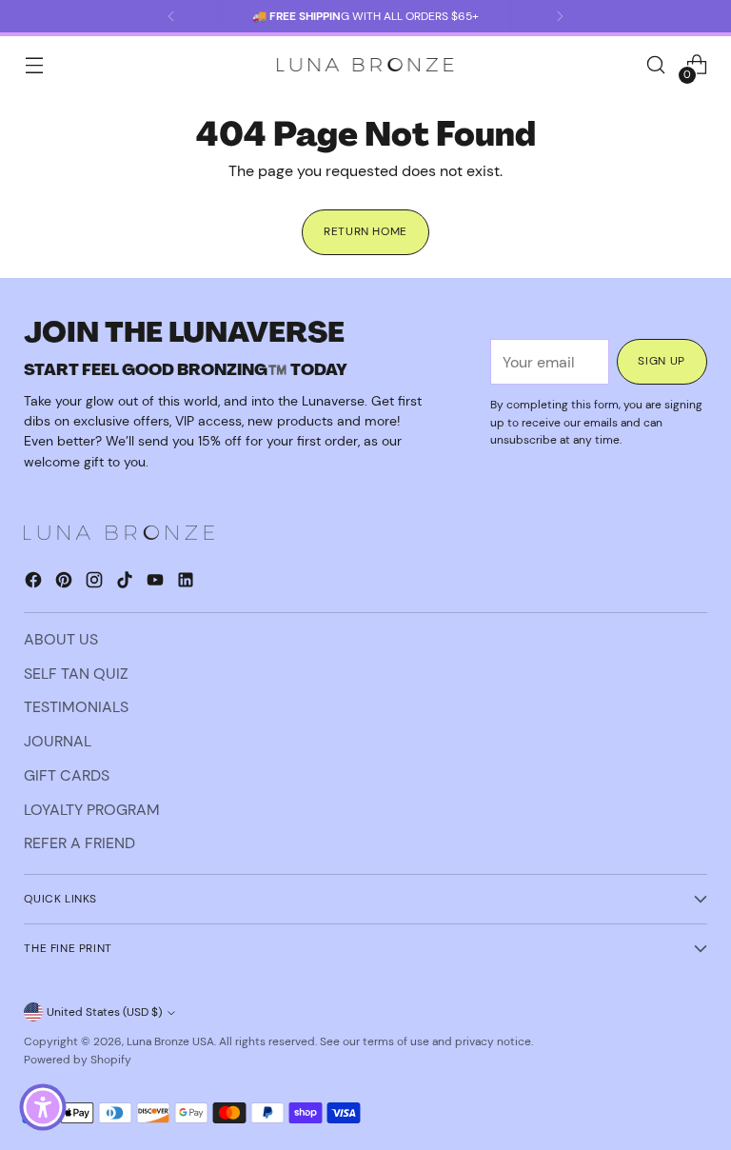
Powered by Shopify (77, 1059)
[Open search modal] (656, 65)
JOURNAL (57, 741)
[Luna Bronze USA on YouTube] (157, 583)
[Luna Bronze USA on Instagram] (96, 583)
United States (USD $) (104, 1012)
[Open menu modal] (33, 65)
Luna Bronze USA (170, 1041)
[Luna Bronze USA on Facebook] (35, 583)
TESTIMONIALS (76, 707)
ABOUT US (61, 639)
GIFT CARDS (66, 775)
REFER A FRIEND (79, 843)
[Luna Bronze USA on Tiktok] (126, 583)
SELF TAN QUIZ (76, 674)
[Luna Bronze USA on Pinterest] (65, 583)
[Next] (560, 16)
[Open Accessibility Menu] (43, 1107)
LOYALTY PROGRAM (92, 810)
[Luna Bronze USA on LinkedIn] (187, 583)
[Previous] (171, 16)
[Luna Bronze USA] (365, 65)
